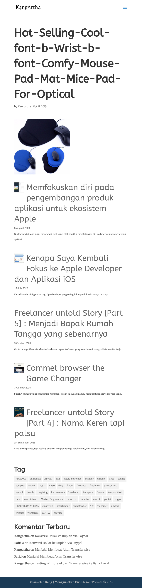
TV (92, 506)
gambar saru (110, 485)
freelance (81, 485)
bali (58, 478)
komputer (88, 492)
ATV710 (48, 478)
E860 (52, 485)
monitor (85, 499)
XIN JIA (46, 512)
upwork (115, 506)
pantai (107, 499)
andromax (35, 478)
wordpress (33, 512)
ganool (19, 492)
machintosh (30, 499)
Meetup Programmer (52, 499)
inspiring (43, 492)
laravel (100, 492)
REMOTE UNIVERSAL (27, 506)
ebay (60, 485)
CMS (111, 478)
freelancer (95, 485)
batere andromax (72, 478)
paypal (118, 499)
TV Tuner (102, 506)
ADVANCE (21, 478)
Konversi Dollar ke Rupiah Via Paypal (61, 536)
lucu (18, 499)
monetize (72, 499)
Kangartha (24, 106)
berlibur (89, 478)
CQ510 (42, 485)
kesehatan (73, 492)
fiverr (70, 485)
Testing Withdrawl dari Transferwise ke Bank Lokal (72, 563)
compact (20, 485)
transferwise (80, 506)
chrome (101, 478)
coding (121, 478)
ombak (97, 499)
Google (30, 492)
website (20, 512)
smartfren (47, 506)
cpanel (31, 485)
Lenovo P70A (115, 492)
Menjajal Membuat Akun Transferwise (62, 549)
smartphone (63, 506)
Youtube (57, 512)
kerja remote (58, 492)
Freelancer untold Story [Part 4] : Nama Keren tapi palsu (69, 423)
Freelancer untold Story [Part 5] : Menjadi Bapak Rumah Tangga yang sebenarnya (68, 323)
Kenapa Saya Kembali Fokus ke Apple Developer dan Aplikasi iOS (68, 268)
